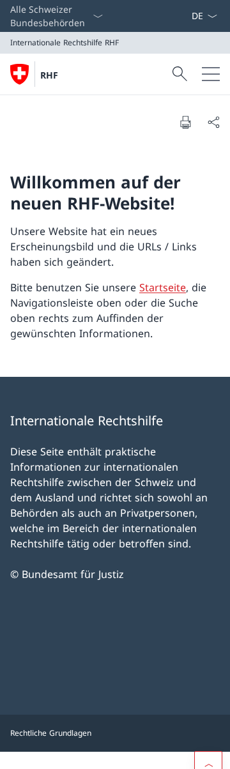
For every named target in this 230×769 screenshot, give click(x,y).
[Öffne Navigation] (211, 74)
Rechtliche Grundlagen (50, 732)
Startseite (162, 287)
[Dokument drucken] (185, 122)
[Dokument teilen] (213, 122)
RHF (49, 75)
